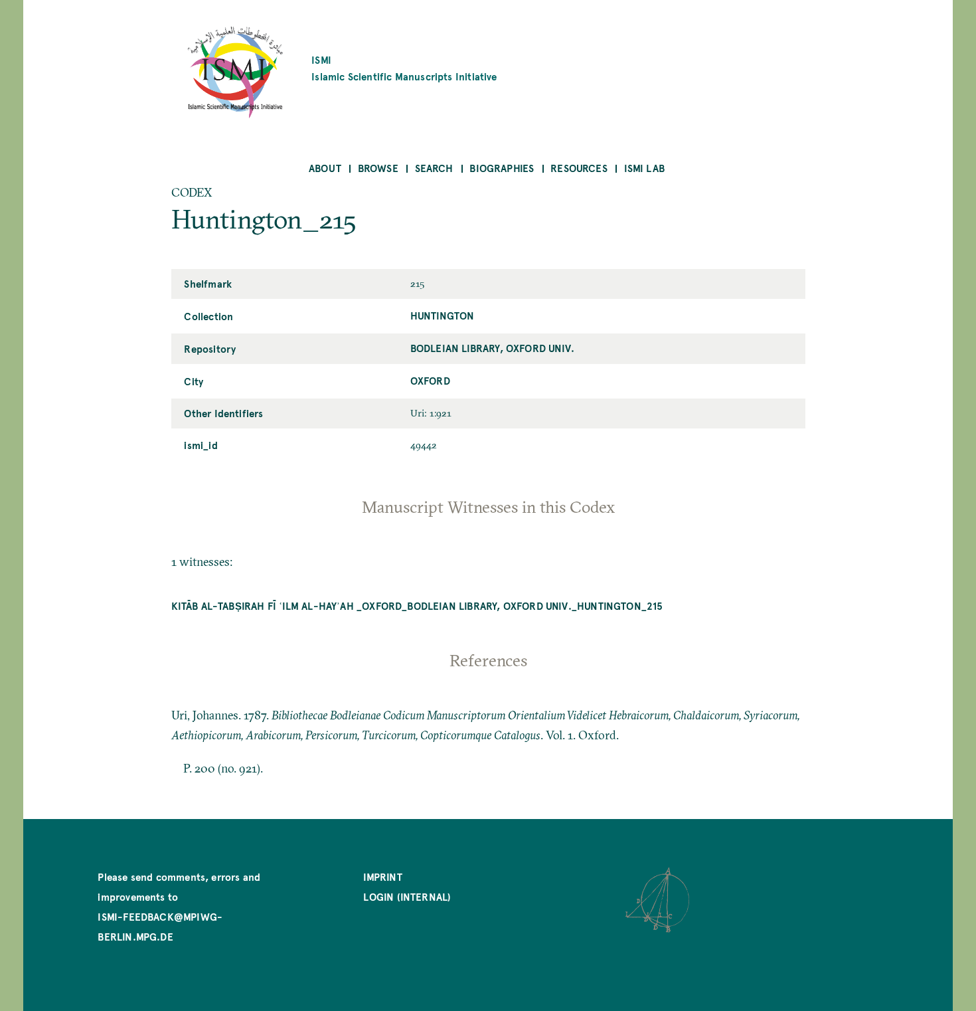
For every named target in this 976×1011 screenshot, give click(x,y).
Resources (579, 168)
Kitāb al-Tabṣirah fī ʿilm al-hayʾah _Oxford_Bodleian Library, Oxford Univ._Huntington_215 (417, 605)
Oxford (430, 380)
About (325, 168)
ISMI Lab (644, 168)
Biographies (501, 168)
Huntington (442, 315)
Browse (378, 168)
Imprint (382, 876)
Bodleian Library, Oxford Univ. (492, 348)
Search (434, 168)
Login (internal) (407, 896)
